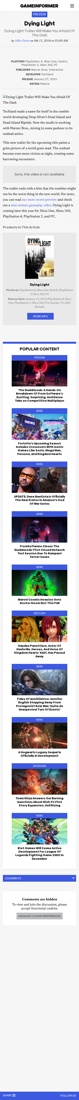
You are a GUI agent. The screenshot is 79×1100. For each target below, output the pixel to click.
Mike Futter (22, 40)
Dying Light (39, 284)
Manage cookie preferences (39, 916)
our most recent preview (39, 200)
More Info (40, 316)
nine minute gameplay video (31, 205)
